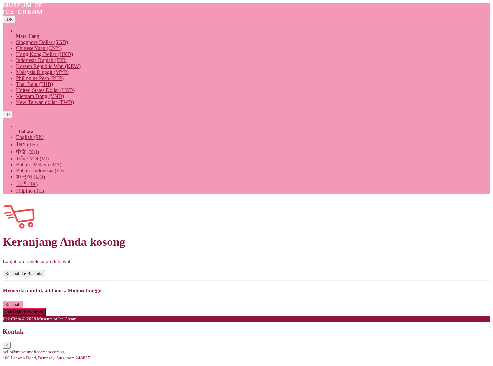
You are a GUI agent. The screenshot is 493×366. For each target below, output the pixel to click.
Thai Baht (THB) (34, 84)
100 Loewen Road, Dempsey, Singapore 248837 (46, 357)
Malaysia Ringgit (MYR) (42, 72)
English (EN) (30, 137)
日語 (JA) (27, 184)
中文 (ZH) (27, 152)
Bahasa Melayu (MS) (38, 164)
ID (7, 114)
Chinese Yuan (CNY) (39, 48)
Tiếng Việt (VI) (32, 158)
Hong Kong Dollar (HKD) (44, 54)
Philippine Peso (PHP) (40, 78)
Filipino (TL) (30, 191)
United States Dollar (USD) (45, 90)
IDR (9, 19)
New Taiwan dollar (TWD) (45, 102)
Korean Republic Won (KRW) (48, 66)
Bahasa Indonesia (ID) (40, 170)
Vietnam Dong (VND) (40, 96)
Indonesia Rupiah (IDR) (41, 60)
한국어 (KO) (30, 177)
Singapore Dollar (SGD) (42, 42)
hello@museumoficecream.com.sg (34, 351)
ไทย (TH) (27, 144)
